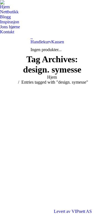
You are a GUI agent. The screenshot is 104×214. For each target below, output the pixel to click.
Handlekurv (41, 41)
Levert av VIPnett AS (73, 211)
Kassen (57, 41)
